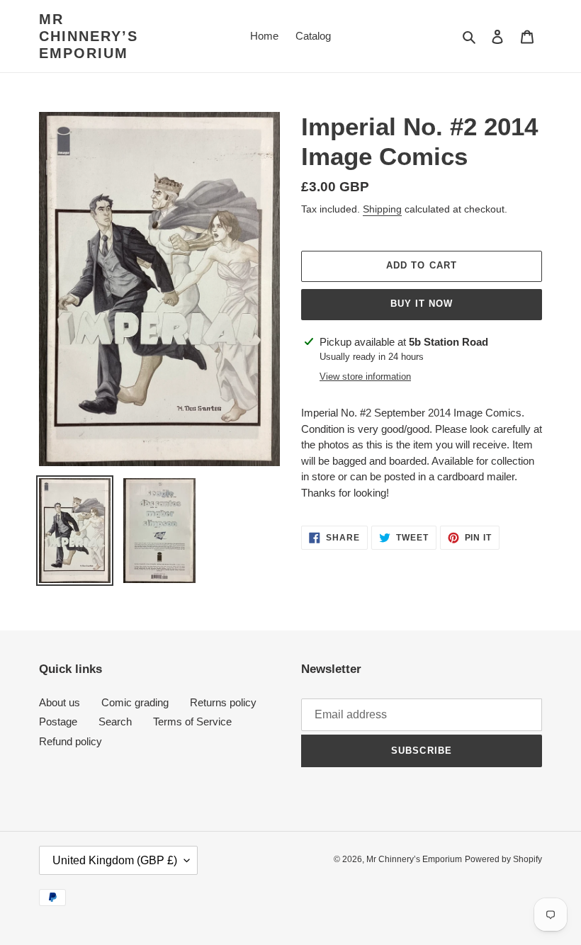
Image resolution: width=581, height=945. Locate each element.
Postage (58, 721)
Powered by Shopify (503, 859)
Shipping (382, 209)
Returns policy (223, 702)
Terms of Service (192, 721)
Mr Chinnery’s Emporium (88, 36)
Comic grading (135, 702)
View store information (365, 376)
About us (59, 702)
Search (115, 721)
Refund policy (70, 741)
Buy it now (421, 303)
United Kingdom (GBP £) (114, 860)
